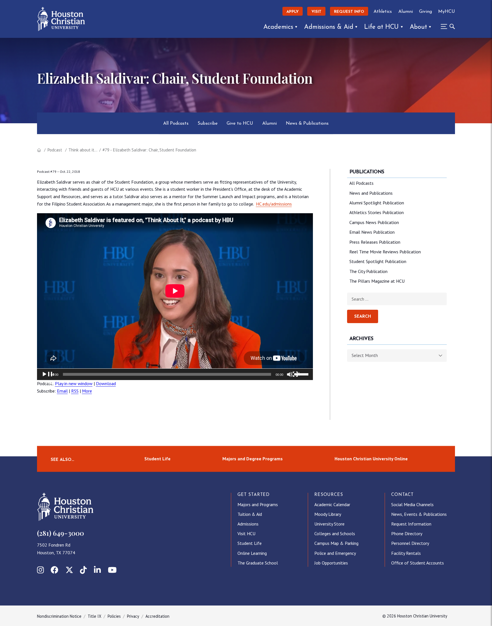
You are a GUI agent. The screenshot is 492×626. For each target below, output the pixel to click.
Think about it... (82, 150)
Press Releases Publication (374, 242)
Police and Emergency (335, 553)
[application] (175, 374)
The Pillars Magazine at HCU (377, 281)
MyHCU (446, 11)
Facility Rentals (406, 553)
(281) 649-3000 (60, 532)
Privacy (133, 616)
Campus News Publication (374, 222)
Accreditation (157, 616)
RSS (75, 391)
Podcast (54, 150)
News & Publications (307, 123)
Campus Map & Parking (336, 543)
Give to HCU (240, 123)
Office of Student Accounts (417, 563)
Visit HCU (246, 533)
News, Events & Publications (419, 514)
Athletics (383, 11)
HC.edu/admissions (274, 204)
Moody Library (327, 514)
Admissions (248, 524)
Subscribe (208, 123)
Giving (425, 11)
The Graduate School (257, 563)
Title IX (94, 616)
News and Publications (371, 193)
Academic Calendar (332, 504)
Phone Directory (406, 533)
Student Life (157, 458)
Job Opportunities (331, 563)
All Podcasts (175, 123)
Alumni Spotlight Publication (376, 203)
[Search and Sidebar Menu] (446, 26)
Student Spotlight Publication (377, 261)
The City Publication (368, 271)
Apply (292, 12)
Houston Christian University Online (371, 458)
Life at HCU (381, 27)
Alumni (405, 11)
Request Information (411, 524)
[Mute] (293, 378)
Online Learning (252, 553)
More (87, 391)
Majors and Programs (257, 504)
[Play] (48, 378)
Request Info (349, 12)
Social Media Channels (412, 504)
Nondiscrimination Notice (59, 616)
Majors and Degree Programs (252, 458)
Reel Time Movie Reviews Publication (385, 251)
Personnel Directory (410, 543)
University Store (329, 524)
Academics (278, 27)
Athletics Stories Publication (376, 212)
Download (106, 383)
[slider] (302, 374)
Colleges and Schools (334, 533)
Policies (114, 616)
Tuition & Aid (249, 514)
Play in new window (74, 383)
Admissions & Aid (328, 27)
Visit (316, 12)
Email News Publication (372, 232)
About (418, 27)
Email (62, 391)
